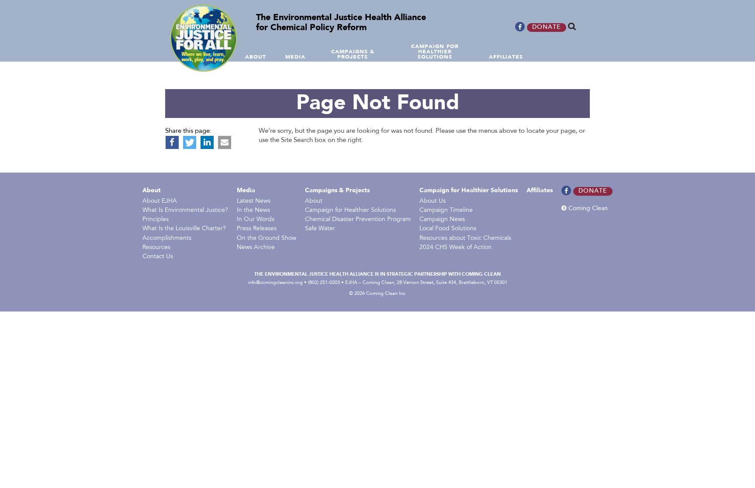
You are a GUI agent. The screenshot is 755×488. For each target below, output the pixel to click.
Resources (156, 248)
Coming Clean (587, 208)
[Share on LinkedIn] (207, 142)
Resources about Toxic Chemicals (465, 238)
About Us (432, 201)
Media (246, 190)
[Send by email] (224, 142)
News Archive (256, 248)
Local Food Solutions (447, 229)
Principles (155, 220)
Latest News (253, 201)
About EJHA (159, 201)
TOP (749, 58)
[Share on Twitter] (189, 142)
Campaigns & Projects (337, 190)
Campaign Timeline (446, 211)
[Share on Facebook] (172, 142)
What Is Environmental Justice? (185, 211)
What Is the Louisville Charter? (184, 229)
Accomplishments (166, 238)
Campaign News (442, 220)
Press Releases (257, 229)
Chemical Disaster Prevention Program (358, 220)
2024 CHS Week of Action (455, 248)
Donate (546, 27)
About (151, 190)
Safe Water (320, 229)
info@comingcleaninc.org (275, 282)
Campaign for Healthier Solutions (350, 211)
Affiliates (539, 190)
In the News (253, 211)
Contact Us (157, 257)
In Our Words (255, 220)
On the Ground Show (266, 238)
